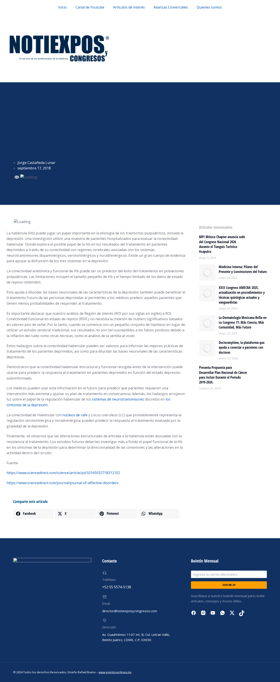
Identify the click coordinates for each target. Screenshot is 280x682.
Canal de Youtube (89, 7)
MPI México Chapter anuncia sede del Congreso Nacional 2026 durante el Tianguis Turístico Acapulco (222, 244)
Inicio (62, 7)
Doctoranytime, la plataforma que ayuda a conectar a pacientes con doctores (241, 347)
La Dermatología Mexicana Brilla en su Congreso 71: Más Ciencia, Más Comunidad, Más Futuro (242, 322)
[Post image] (207, 272)
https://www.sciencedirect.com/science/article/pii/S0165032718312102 (63, 472)
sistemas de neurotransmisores (118, 399)
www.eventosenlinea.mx (115, 672)
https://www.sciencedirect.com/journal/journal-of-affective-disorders (63, 482)
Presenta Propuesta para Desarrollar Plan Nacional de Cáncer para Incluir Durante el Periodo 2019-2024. (223, 375)
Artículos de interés (129, 7)
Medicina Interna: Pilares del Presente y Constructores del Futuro (243, 269)
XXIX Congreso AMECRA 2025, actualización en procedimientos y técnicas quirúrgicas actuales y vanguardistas (242, 295)
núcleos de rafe (75, 415)
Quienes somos (209, 7)
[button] (33, 514)
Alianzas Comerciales (171, 7)
